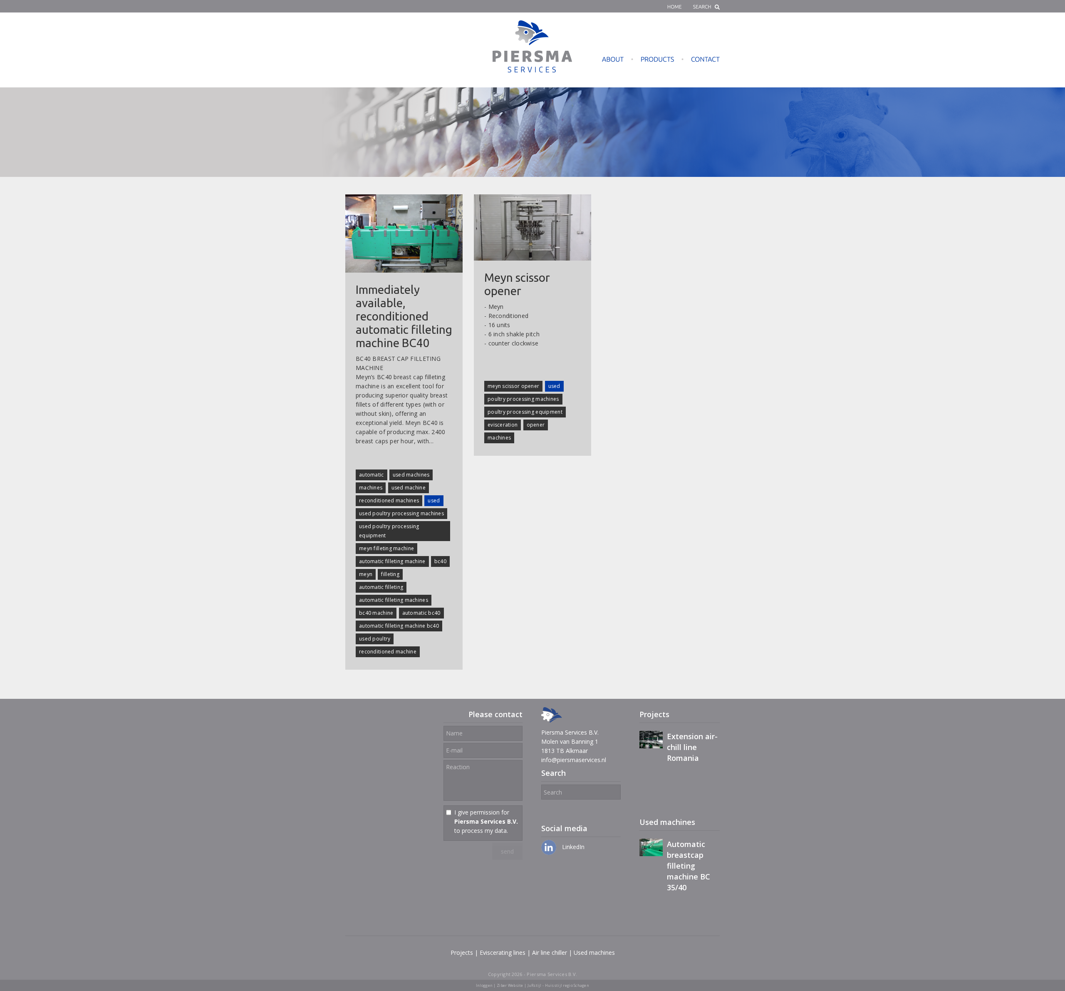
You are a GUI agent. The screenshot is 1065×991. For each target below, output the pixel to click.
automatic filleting (381, 587)
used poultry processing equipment (389, 531)
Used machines (594, 952)
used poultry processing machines (401, 513)
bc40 (440, 561)
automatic (371, 474)
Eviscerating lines (502, 952)
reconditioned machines (389, 500)
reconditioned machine (387, 651)
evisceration (503, 424)
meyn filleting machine (386, 548)
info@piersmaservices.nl (573, 760)
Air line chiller (549, 952)
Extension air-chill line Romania (692, 747)
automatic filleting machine (392, 561)
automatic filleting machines (393, 600)
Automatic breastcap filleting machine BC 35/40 (688, 865)
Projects (462, 952)
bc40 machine (376, 612)
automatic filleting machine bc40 (399, 625)
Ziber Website (510, 985)
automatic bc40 (421, 612)
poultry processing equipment (525, 411)
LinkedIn (572, 847)
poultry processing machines (523, 398)
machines (370, 487)
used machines (411, 474)
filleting (390, 574)
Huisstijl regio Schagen (567, 985)
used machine (408, 487)
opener (536, 424)
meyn (365, 574)
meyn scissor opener (513, 386)
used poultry (374, 638)
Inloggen (484, 985)
